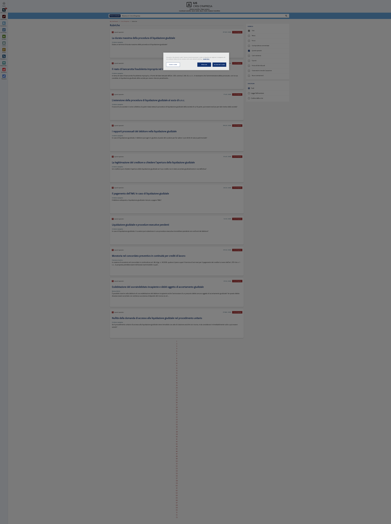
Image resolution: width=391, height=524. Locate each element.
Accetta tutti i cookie (219, 64)
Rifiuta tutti (204, 64)
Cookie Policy (206, 59)
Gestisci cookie (173, 64)
